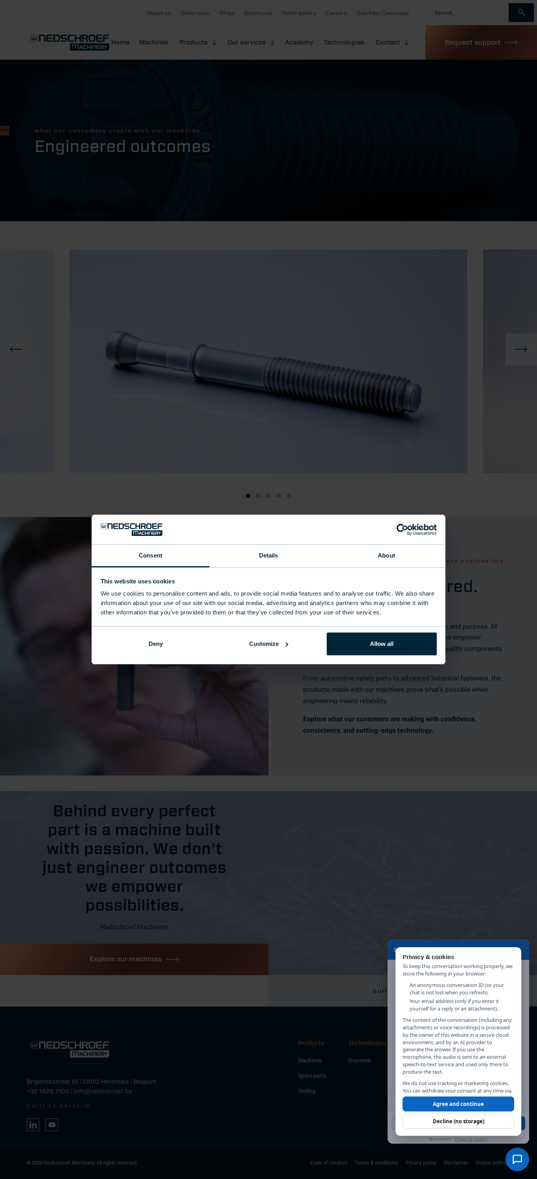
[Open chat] (517, 1159)
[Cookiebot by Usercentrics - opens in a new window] (402, 529)
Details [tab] (268, 555)
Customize (264, 643)
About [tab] (386, 555)
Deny (156, 643)
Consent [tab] (150, 555)
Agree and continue (458, 1103)
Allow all (382, 643)
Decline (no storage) (458, 1121)
